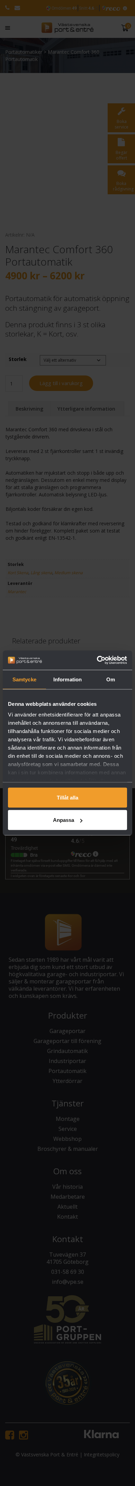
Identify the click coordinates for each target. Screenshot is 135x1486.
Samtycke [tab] (24, 679)
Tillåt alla (67, 797)
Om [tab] (110, 679)
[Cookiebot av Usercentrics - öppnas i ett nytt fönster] (97, 660)
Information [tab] (67, 679)
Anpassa (63, 820)
